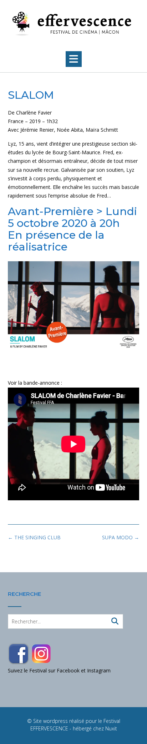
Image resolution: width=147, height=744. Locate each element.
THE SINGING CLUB (34, 537)
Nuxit (111, 728)
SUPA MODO (120, 537)
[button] (74, 59)
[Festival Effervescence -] (73, 24)
